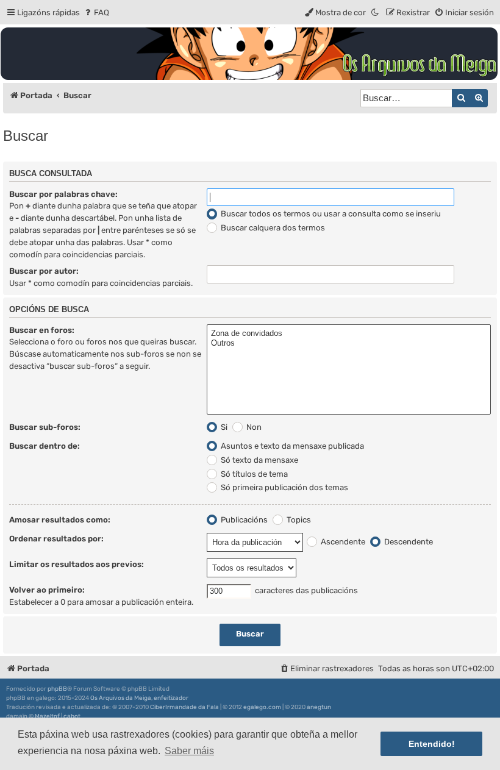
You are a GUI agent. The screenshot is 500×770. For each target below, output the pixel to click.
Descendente (407, 541)
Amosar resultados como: (59, 519)
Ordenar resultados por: (56, 538)
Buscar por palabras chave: (63, 194)
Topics (298, 519)
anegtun (319, 707)
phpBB (57, 689)
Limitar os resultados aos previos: (76, 564)
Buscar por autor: (44, 271)
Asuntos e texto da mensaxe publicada (291, 446)
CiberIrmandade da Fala (184, 707)
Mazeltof (47, 716)
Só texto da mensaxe (258, 460)
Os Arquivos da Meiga (120, 698)
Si (223, 427)
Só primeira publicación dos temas (283, 487)
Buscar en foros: (41, 330)
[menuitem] (96, 12)
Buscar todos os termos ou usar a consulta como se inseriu (330, 213)
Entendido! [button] (432, 744)
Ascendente (342, 541)
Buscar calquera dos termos (272, 227)
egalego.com (262, 707)
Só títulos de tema (253, 474)
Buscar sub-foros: (44, 427)
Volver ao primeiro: (47, 589)
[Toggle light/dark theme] (375, 12)
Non (253, 427)
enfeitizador (171, 698)
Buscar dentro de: (44, 446)
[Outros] (349, 343)
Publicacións (243, 519)
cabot (71, 716)
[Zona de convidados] (349, 334)
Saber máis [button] (189, 751)
